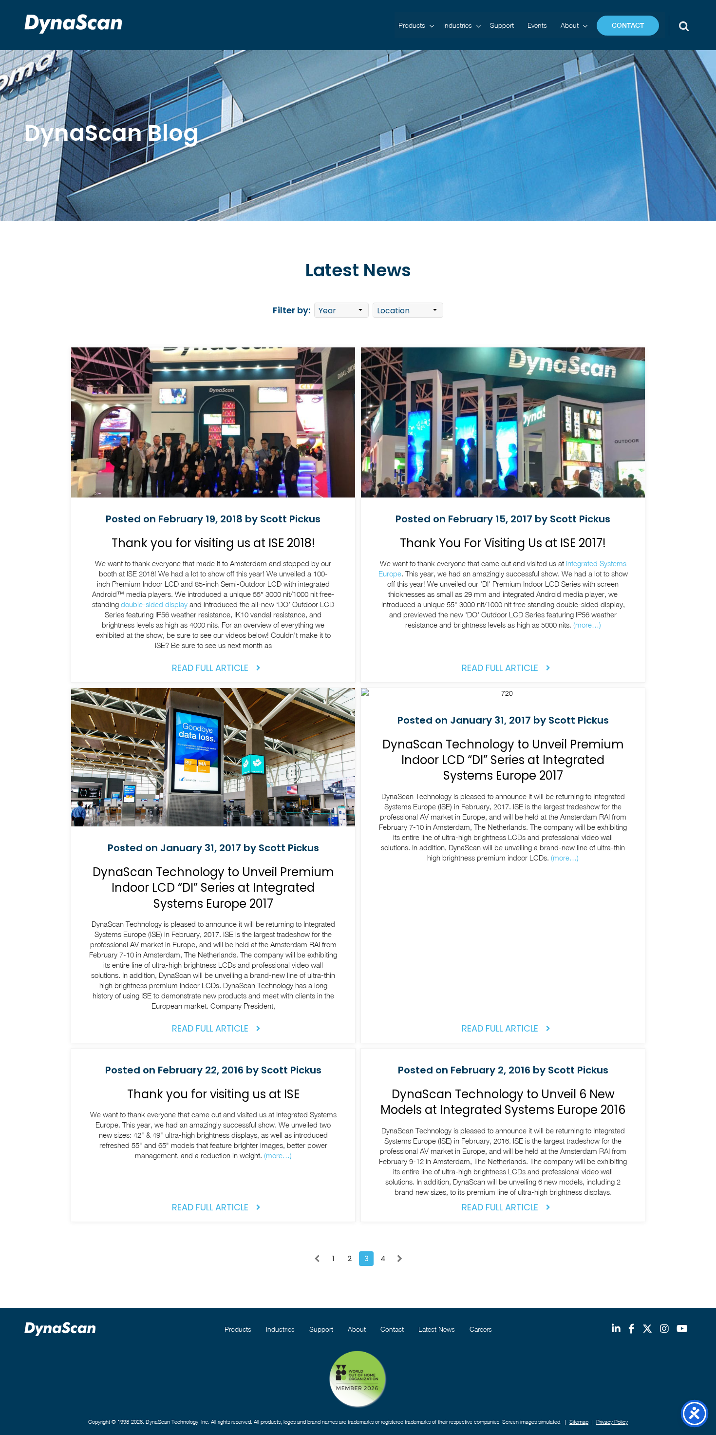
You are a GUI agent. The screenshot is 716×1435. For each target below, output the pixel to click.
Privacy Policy (612, 1421)
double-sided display (154, 604)
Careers (481, 1329)
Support (502, 25)
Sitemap (578, 1421)
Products (411, 25)
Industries (457, 25)
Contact (628, 25)
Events (537, 25)
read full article (210, 668)
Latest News (436, 1329)
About (570, 25)
